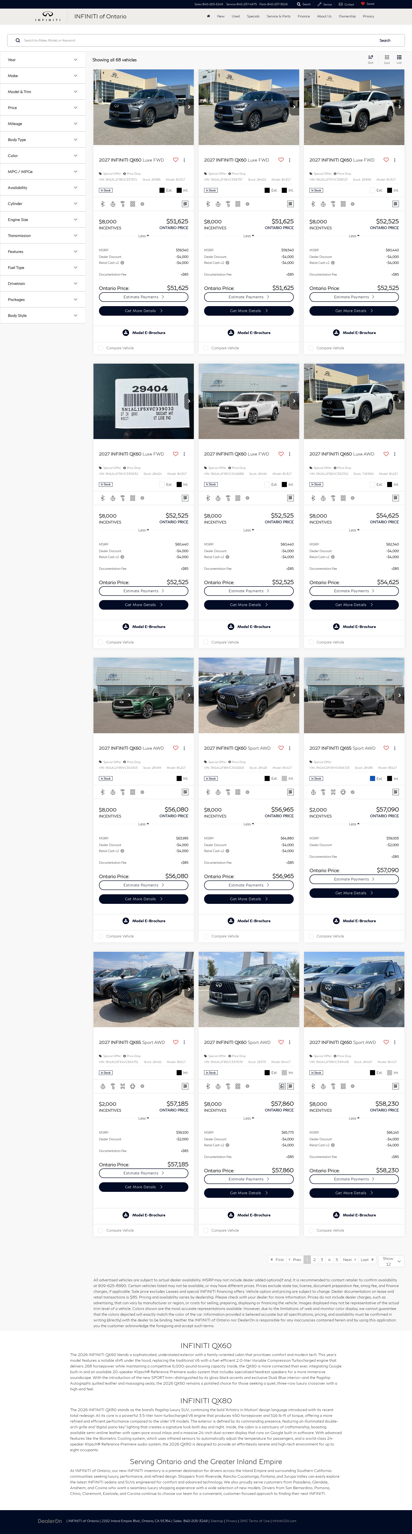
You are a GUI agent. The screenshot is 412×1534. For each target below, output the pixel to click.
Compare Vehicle (120, 348)
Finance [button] (304, 16)
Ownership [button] (347, 16)
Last (366, 1259)
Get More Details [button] (141, 311)
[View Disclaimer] (143, 204)
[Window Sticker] (185, 204)
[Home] (208, 16)
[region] (144, 267)
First (278, 1259)
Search (385, 40)
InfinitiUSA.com (284, 1521)
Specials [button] (253, 16)
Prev (295, 1259)
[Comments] (282, 1086)
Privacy (368, 16)
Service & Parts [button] (279, 16)
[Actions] (184, 160)
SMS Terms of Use (255, 1521)
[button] (189, 107)
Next (349, 1259)
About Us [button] (324, 16)
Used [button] (236, 16)
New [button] (221, 16)
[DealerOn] (50, 1520)
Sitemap (217, 1521)
